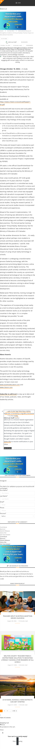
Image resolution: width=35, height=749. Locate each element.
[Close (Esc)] (13, 745)
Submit (4, 519)
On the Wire (10, 31)
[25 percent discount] (13, 13)
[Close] (2, 2)
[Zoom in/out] (1, 745)
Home (1, 31)
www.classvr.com (6, 387)
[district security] (13, 546)
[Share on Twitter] (21, 64)
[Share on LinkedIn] (29, 64)
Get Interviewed (5, 535)
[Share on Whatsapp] (33, 64)
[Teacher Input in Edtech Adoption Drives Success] (17, 603)
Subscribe (7, 441)
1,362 (13, 710)
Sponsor (2, 529)
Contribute (3, 527)
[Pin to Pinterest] (25, 64)
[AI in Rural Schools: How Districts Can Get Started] (17, 686)
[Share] (9, 745)
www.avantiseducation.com (10, 385)
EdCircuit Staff (12, 42)
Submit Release (5, 531)
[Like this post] (12, 65)
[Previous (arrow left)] (1, 748)
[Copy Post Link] (32, 452)
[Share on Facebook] (17, 64)
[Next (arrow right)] (5, 748)
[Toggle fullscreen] (5, 745)
